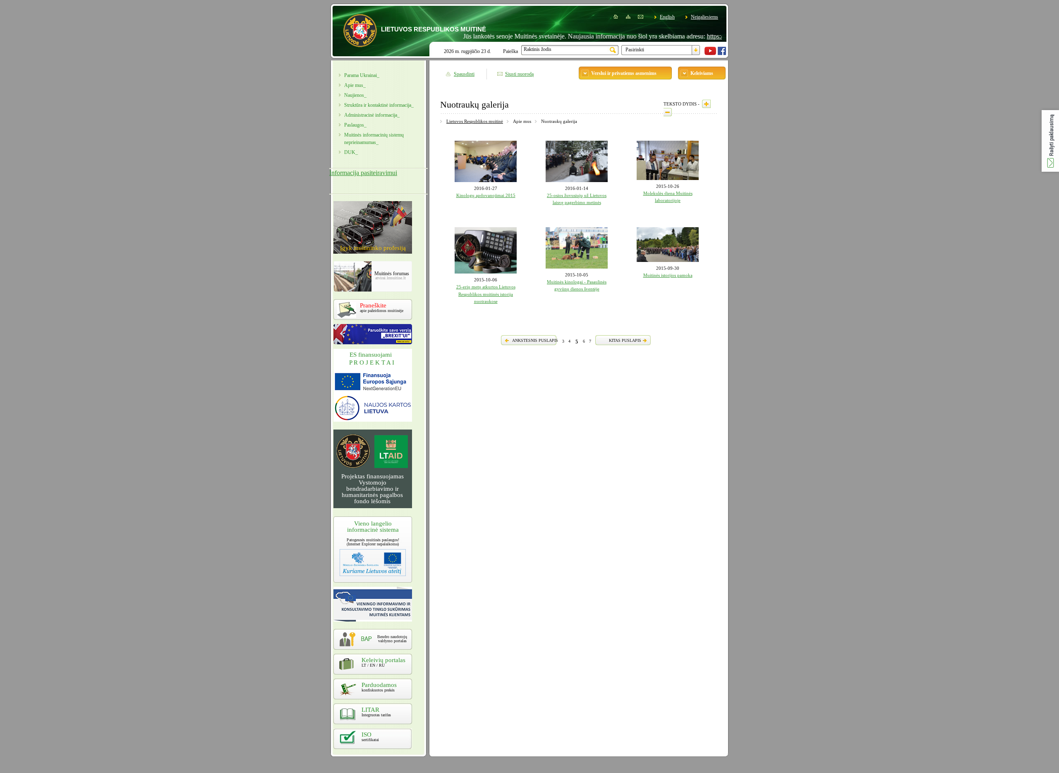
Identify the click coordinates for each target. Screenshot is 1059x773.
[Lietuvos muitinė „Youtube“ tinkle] (710, 53)
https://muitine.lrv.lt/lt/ (714, 36)
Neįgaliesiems (704, 17)
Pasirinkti (634, 50)
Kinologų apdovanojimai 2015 (485, 195)
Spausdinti (464, 74)
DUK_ (351, 152)
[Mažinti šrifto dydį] (668, 112)
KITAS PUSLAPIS (625, 340)
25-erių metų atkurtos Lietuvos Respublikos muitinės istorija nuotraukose (485, 294)
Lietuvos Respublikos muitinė (474, 121)
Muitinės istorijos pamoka (667, 275)
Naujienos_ (355, 95)
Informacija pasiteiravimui (363, 172)
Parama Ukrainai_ (361, 75)
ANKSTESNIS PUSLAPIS (535, 340)
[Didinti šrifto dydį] (706, 104)
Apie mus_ (355, 85)
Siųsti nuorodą (519, 74)
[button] (1050, 141)
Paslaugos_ (355, 125)
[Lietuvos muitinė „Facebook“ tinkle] (722, 53)
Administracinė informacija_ (372, 115)
